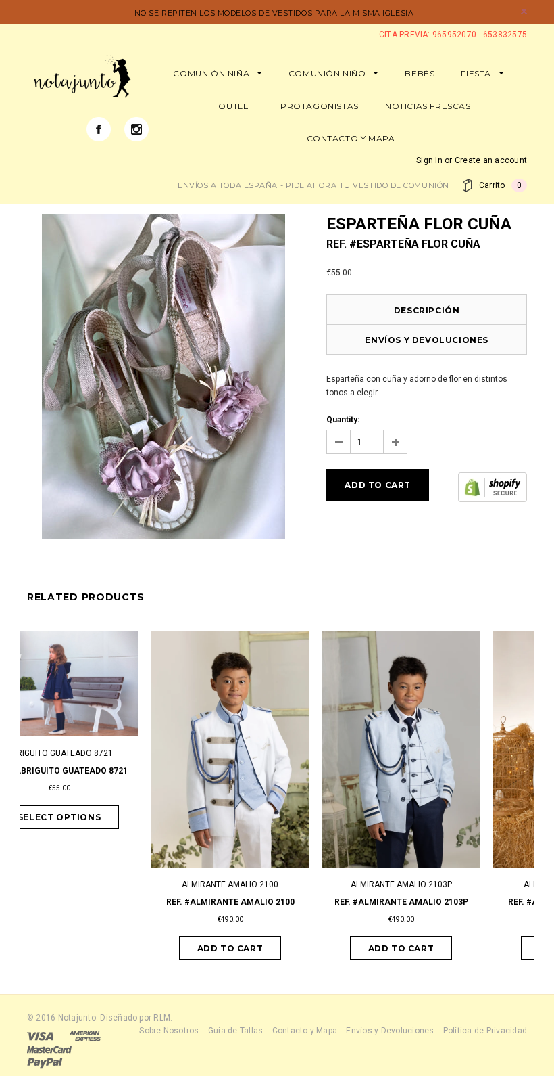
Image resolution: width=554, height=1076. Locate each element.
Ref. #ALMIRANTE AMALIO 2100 (106, 902)
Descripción (427, 310)
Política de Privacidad (485, 1030)
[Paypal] (45, 1062)
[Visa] (40, 1035)
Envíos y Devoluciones (426, 340)
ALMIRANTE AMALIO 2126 (447, 884)
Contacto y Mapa (305, 1030)
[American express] (85, 1035)
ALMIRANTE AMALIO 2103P (277, 884)
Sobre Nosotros (169, 1030)
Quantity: (342, 419)
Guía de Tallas (235, 1030)
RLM (161, 1018)
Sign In (429, 160)
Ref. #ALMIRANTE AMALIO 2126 (448, 902)
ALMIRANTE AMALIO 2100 (105, 884)
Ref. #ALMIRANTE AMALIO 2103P (277, 902)
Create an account (491, 160)
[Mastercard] (49, 1049)
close (524, 11)
